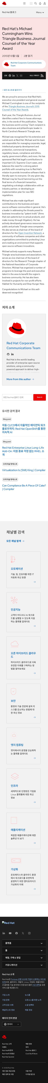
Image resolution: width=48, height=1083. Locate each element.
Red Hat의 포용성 (8, 1054)
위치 (27, 1047)
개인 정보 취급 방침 (8, 1071)
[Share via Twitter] (17, 75)
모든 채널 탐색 (13, 541)
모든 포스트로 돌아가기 (13, 90)
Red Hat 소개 (6, 1044)
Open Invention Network (30, 233)
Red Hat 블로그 (9, 12)
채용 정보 (28, 1010)
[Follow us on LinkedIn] (12, 354)
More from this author (19, 379)
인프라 (14, 786)
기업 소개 (5, 995)
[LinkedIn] (3, 934)
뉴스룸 (27, 995)
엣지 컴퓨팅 (17, 745)
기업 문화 (5, 1000)
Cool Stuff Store (31, 1054)
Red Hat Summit (8, 1057)
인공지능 (15, 609)
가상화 (14, 869)
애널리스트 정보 (8, 1010)
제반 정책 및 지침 (8, 1074)
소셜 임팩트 (29, 1005)
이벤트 (4, 1047)
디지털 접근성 (30, 1074)
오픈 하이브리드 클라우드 (23, 655)
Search (39, 397)
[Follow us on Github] (8, 354)
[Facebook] (16, 934)
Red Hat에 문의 (7, 1050)
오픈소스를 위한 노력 (33, 1000)
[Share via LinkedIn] (13, 75)
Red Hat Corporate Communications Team (26, 64)
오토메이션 (17, 569)
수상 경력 (36, 985)
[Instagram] (29, 934)
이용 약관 (29, 1071)
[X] (23, 934)
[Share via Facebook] (9, 75)
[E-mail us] (21, 75)
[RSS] (42, 75)
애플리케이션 (18, 830)
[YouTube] (10, 934)
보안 (13, 701)
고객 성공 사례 (7, 1005)
